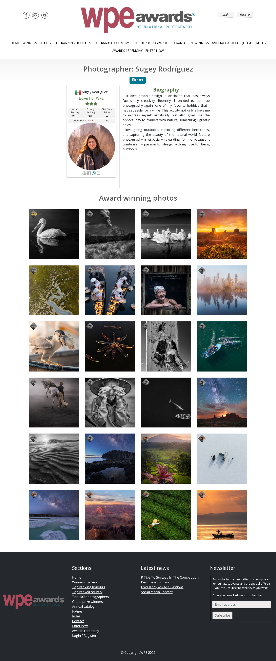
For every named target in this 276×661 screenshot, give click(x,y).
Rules (261, 43)
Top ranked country (111, 43)
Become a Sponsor (155, 582)
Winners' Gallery (37, 43)
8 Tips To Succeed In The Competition (170, 577)
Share (138, 79)
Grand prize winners (191, 43)
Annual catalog (225, 43)
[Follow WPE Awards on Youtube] (44, 15)
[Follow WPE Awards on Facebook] (26, 15)
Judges (247, 43)
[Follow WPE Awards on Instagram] (35, 15)
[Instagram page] (94, 173)
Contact (78, 621)
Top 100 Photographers (151, 43)
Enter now (154, 50)
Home (15, 43)
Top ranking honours (72, 43)
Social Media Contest (157, 592)
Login (225, 14)
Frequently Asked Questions (162, 587)
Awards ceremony (127, 50)
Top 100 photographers (90, 597)
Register (245, 14)
